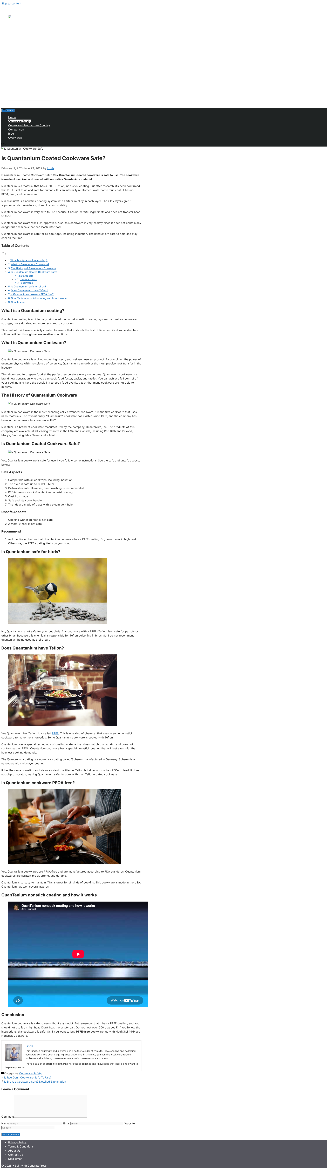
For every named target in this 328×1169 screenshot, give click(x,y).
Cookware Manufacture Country (29, 125)
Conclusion (18, 302)
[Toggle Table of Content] (3, 253)
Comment (7, 1116)
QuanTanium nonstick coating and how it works (39, 298)
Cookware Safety (19, 121)
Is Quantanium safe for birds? (28, 286)
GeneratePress (37, 1165)
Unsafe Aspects (28, 279)
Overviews (15, 137)
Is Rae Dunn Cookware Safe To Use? (27, 1077)
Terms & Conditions (20, 1146)
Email (66, 1123)
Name (5, 1123)
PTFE (55, 733)
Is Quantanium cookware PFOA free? (32, 294)
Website (130, 1123)
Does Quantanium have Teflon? (29, 290)
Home (12, 117)
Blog (11, 133)
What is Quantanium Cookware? (30, 264)
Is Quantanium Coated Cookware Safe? (34, 272)
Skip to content (11, 3)
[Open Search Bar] (4, 144)
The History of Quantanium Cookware (33, 268)
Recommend (26, 282)
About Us (14, 1150)
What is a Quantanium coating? (28, 260)
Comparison (16, 129)
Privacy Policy (17, 1142)
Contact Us (15, 1154)
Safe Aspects (26, 275)
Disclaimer (15, 1158)
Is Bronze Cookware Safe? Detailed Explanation (35, 1081)
